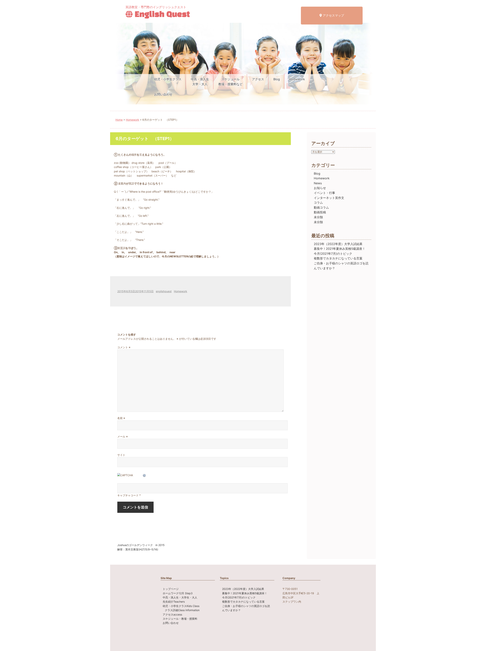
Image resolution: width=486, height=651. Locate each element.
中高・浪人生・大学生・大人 (180, 597)
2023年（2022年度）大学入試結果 (338, 244)
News (318, 183)
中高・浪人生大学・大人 (200, 81)
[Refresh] (144, 475)
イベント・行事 (324, 193)
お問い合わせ (163, 94)
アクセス (258, 79)
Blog (276, 79)
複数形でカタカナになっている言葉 (338, 258)
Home (119, 119)
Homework (297, 79)
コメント (123, 347)
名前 (121, 418)
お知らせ (320, 188)
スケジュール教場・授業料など (230, 81)
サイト (121, 454)
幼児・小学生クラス (167, 79)
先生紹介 (174, 601)
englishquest (164, 291)
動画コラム (321, 207)
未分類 (318, 217)
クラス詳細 (182, 610)
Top (477, 642)
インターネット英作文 (329, 198)
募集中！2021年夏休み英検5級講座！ (339, 249)
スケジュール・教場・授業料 (180, 618)
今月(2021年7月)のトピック (333, 253)
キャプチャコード (128, 495)
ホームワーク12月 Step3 (178, 593)
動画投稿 (320, 212)
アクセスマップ (333, 15)
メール (122, 436)
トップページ (171, 588)
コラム (318, 202)
